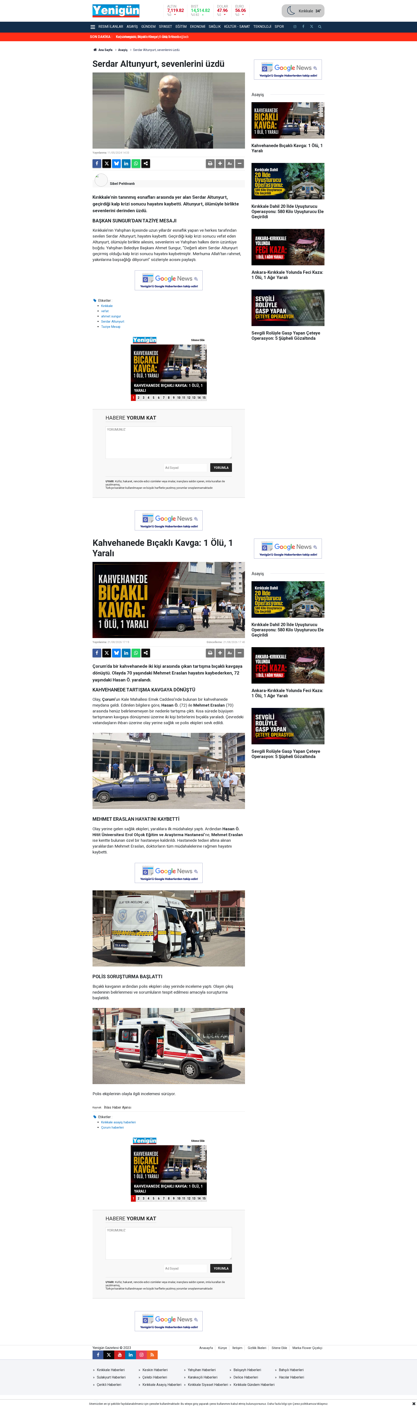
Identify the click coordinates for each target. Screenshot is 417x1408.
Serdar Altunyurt (112, 321)
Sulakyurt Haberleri (111, 1377)
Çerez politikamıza (304, 1403)
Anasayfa (206, 1348)
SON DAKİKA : (101, 37)
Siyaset (165, 27)
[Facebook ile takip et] (303, 27)
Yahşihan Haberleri (202, 1370)
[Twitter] (106, 163)
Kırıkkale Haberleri (111, 1370)
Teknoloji (262, 27)
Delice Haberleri (245, 1377)
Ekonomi (197, 27)
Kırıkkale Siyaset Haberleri (208, 1385)
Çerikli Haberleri (109, 1385)
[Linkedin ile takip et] (130, 1355)
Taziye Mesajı (110, 327)
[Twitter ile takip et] (311, 27)
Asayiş (132, 27)
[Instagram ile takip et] (141, 1355)
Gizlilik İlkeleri (257, 1348)
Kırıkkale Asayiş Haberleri (161, 1385)
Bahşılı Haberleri (291, 1370)
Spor (279, 27)
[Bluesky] (116, 163)
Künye (222, 1348)
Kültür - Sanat (237, 27)
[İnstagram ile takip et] (295, 27)
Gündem (148, 27)
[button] (220, 163)
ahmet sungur (111, 316)
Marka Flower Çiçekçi (307, 1348)
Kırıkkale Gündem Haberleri (254, 1385)
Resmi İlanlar (110, 27)
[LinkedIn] (126, 163)
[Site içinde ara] (320, 27)
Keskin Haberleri (155, 1370)
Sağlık (215, 27)
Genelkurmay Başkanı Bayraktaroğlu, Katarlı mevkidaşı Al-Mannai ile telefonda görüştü (180, 37)
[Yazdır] (210, 163)
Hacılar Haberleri (291, 1377)
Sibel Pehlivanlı (122, 184)
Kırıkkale (107, 306)
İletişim (237, 1348)
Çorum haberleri (112, 1127)
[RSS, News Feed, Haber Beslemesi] (152, 1355)
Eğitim (181, 27)
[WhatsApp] (136, 163)
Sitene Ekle (279, 1348)
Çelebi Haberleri (154, 1377)
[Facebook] (97, 163)
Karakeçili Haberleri (202, 1377)
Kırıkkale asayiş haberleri (118, 1122)
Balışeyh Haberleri (247, 1370)
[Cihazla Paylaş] (145, 163)
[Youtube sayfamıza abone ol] (119, 1355)
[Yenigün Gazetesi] (116, 10)
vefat (105, 311)
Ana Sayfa (105, 50)
